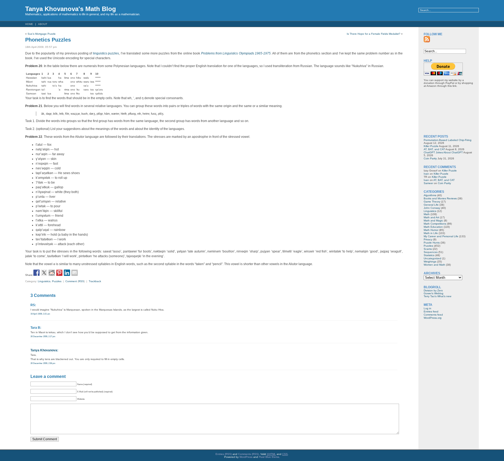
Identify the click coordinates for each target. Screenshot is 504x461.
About (42, 24)
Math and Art (431, 217)
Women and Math (434, 264)
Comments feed (433, 314)
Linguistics (44, 281)
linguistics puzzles (106, 53)
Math (427, 214)
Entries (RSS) (224, 454)
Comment (71, 281)
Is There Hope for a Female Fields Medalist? (373, 33)
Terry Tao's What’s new (437, 296)
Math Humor (431, 230)
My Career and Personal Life (441, 236)
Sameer (428, 183)
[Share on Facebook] (36, 273)
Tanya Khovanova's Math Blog (70, 8)
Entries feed (431, 311)
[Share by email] (74, 273)
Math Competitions (435, 223)
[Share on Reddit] (52, 273)
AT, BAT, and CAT (434, 149)
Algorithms (430, 195)
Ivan (426, 173)
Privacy (428, 239)
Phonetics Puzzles (48, 40)
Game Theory (432, 201)
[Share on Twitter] (44, 273)
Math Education (433, 226)
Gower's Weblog (433, 293)
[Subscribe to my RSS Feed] (427, 39)
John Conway (432, 207)
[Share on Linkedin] (67, 273)
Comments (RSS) (248, 454)
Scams (428, 248)
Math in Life (431, 233)
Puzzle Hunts (432, 242)
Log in (427, 308)
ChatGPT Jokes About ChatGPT (443, 152)
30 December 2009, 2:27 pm (42, 336)
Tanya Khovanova (43, 350)
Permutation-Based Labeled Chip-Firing (447, 140)
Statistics (429, 255)
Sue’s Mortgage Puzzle (42, 33)
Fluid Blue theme (269, 456)
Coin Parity (430, 158)
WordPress (246, 456)
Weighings (430, 261)
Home (29, 24)
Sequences (431, 252)
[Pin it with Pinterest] (59, 273)
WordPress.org (433, 317)
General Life (431, 204)
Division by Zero (433, 290)
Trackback (95, 281)
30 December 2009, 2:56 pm (42, 363)
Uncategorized (432, 258)
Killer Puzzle (431, 146)
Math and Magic (433, 220)
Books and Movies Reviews (440, 198)
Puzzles (56, 281)
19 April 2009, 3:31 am (40, 313)
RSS (81, 281)
